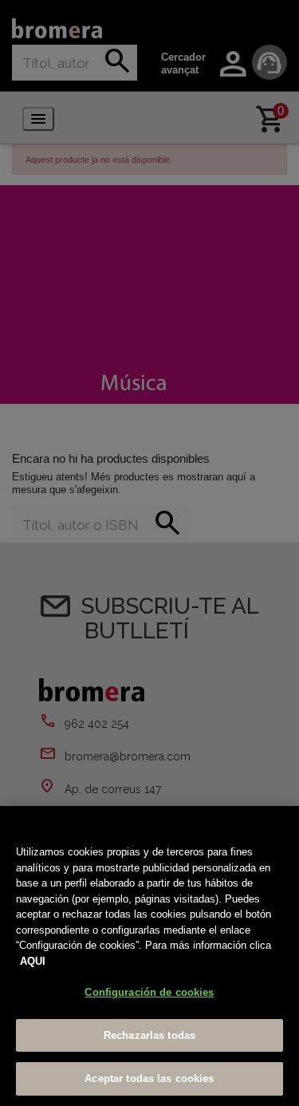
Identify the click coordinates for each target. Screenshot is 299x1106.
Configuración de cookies (149, 992)
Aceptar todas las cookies (149, 1078)
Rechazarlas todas (149, 1035)
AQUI (32, 961)
